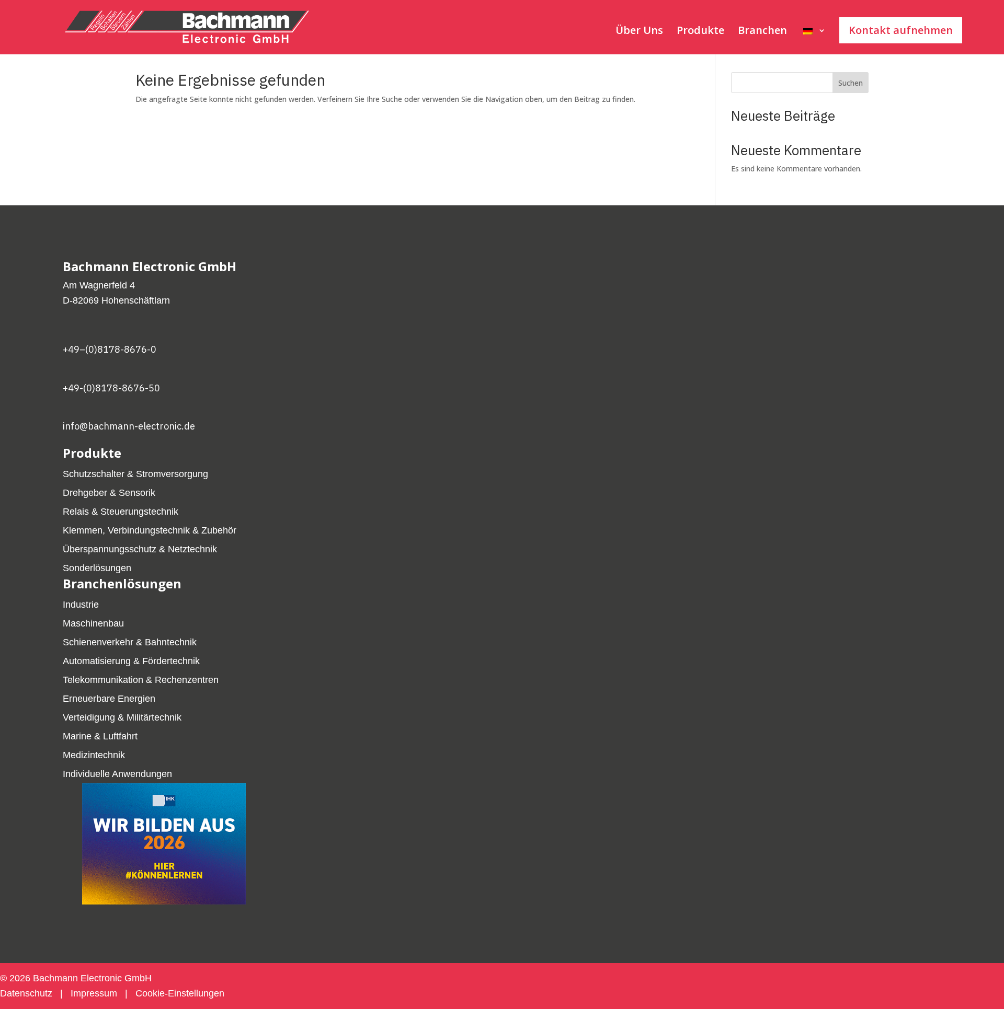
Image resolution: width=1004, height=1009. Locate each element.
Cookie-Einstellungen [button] (179, 993)
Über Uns (639, 32)
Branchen (762, 32)
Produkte (700, 32)
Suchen (850, 83)
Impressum (94, 993)
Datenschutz (27, 993)
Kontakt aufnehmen (901, 30)
